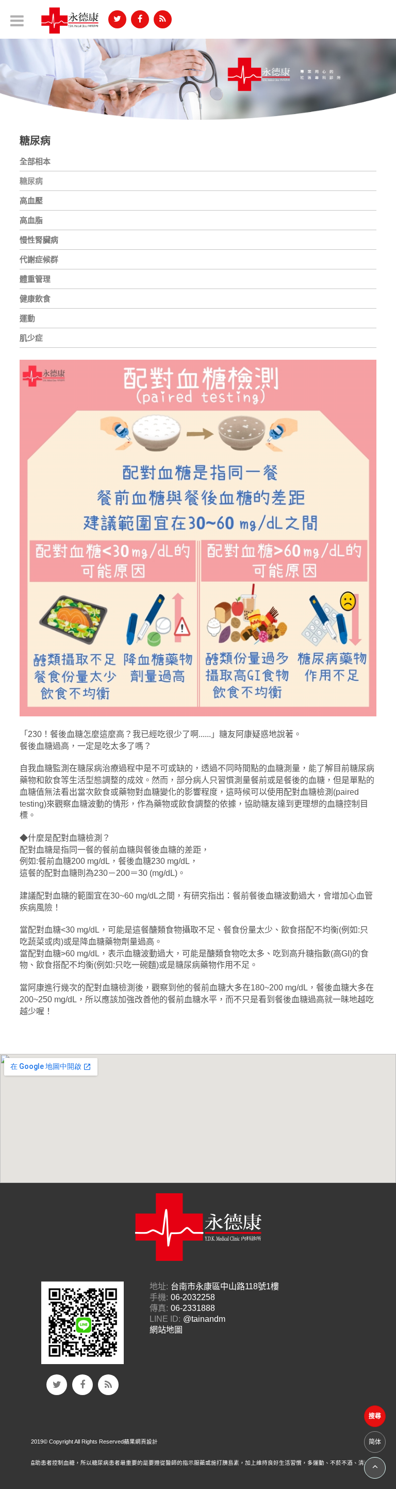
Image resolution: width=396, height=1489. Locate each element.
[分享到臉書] (140, 19)
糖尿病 (31, 181)
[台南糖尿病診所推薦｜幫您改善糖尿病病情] (198, 73)
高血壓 (31, 200)
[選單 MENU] (17, 20)
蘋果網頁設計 (141, 1441)
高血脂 (31, 220)
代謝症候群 (39, 259)
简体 (375, 1442)
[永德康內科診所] (69, 20)
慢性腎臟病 (39, 239)
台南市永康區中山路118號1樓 (225, 1286)
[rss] (163, 19)
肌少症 (31, 337)
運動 (27, 318)
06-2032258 (193, 1297)
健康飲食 (35, 298)
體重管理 (35, 279)
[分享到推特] (117, 19)
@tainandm (204, 1319)
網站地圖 (166, 1329)
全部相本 (35, 161)
